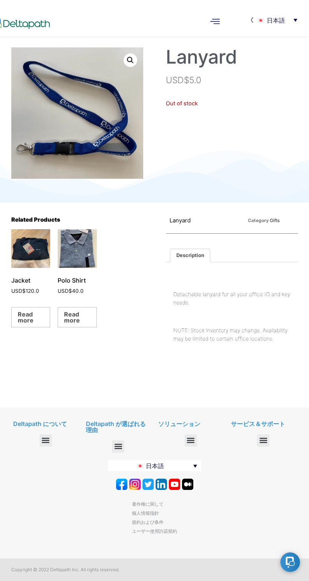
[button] (130, 60)
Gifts (275, 220)
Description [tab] (190, 255)
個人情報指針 (145, 513)
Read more (26, 317)
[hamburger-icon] (215, 22)
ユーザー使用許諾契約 (154, 531)
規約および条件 (148, 522)
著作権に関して (148, 504)
